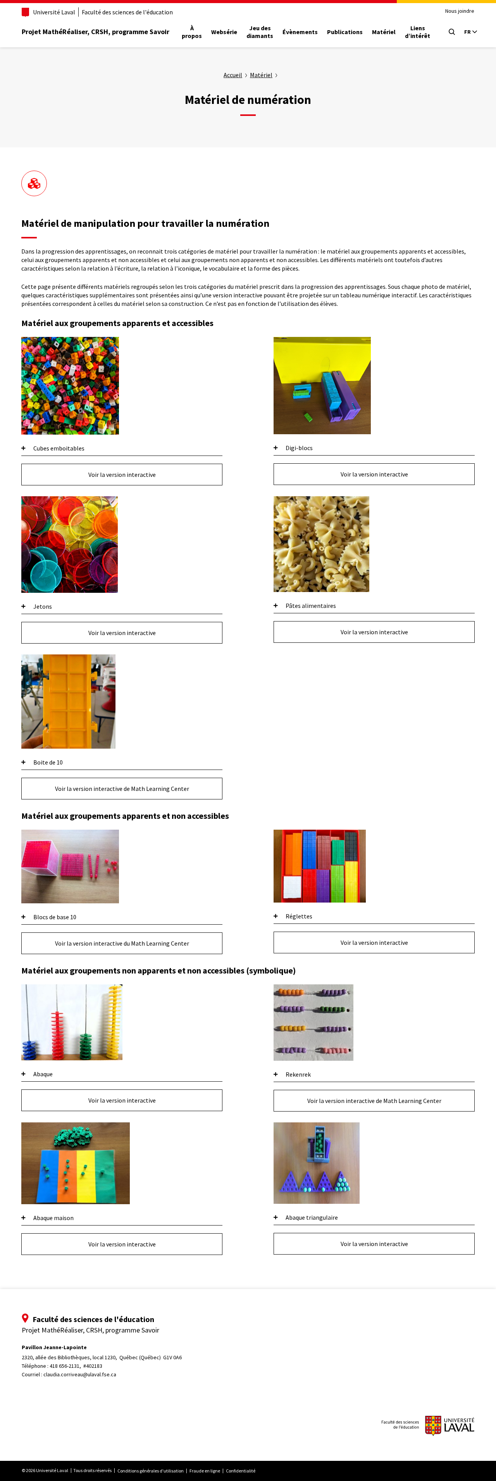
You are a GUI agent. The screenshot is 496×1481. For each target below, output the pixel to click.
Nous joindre (459, 11)
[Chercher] (452, 31)
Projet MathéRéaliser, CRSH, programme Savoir (95, 31)
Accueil (233, 75)
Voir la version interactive (122, 474)
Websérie (224, 32)
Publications (345, 32)
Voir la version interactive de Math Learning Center (122, 788)
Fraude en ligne (204, 1471)
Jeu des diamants (259, 32)
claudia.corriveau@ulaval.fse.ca (79, 1374)
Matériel (384, 32)
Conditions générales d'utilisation (150, 1471)
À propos (192, 32)
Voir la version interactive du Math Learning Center (122, 943)
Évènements (300, 32)
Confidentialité (240, 1471)
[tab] (121, 448)
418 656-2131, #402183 (76, 1365)
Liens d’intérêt (417, 32)
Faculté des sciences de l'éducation (127, 12)
